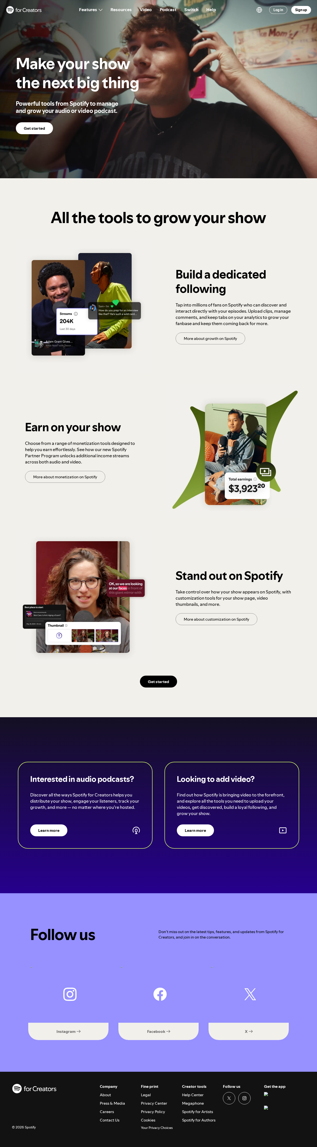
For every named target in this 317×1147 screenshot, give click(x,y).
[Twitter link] (229, 1098)
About (105, 1094)
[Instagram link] (244, 1098)
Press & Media (112, 1103)
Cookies (148, 1120)
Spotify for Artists (197, 1111)
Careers (107, 1111)
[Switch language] (259, 10)
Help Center (193, 1094)
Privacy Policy (153, 1111)
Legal (146, 1094)
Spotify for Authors (198, 1120)
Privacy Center (154, 1103)
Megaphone (193, 1103)
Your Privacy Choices (157, 1128)
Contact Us (109, 1120)
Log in (278, 9)
